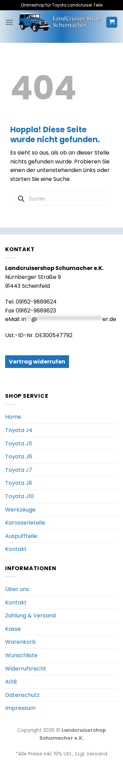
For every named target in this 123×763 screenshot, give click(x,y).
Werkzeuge (20, 510)
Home (13, 417)
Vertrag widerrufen (37, 362)
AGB (11, 682)
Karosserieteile (25, 523)
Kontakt (16, 549)
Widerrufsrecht (25, 669)
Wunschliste (21, 655)
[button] (9, 22)
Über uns (17, 589)
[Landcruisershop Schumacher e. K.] (59, 22)
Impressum (20, 708)
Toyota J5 (18, 443)
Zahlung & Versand (30, 615)
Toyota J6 (18, 456)
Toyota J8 (18, 483)
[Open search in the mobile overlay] (61, 198)
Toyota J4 (18, 430)
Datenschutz (22, 695)
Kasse (13, 629)
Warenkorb (20, 642)
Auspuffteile (21, 536)
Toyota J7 (18, 470)
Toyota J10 (19, 496)
